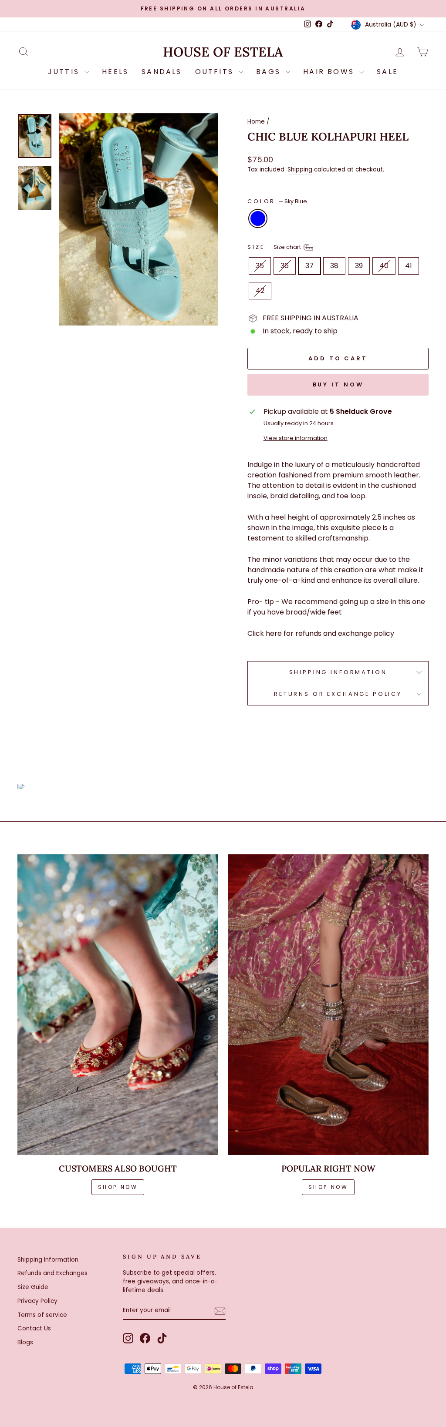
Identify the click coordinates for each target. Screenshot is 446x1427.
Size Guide (32, 1287)
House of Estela (223, 52)
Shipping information (338, 672)
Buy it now (338, 384)
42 (260, 290)
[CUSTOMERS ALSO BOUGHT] (117, 1004)
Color (277, 201)
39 (359, 266)
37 (309, 266)
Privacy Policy (37, 1301)
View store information (296, 438)
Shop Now (328, 1187)
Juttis (65, 72)
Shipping (299, 169)
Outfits (216, 72)
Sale (387, 72)
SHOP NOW (118, 1187)
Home (256, 122)
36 (284, 266)
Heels (115, 72)
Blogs (25, 1342)
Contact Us (34, 1328)
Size (274, 246)
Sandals (162, 72)
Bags (270, 72)
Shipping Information (47, 1260)
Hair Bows (330, 72)
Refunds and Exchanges (52, 1273)
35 (260, 266)
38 (334, 266)
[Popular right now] (328, 1004)
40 (384, 266)
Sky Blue (258, 218)
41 (408, 266)
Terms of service (42, 1315)
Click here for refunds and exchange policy (320, 633)
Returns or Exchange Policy (338, 694)
